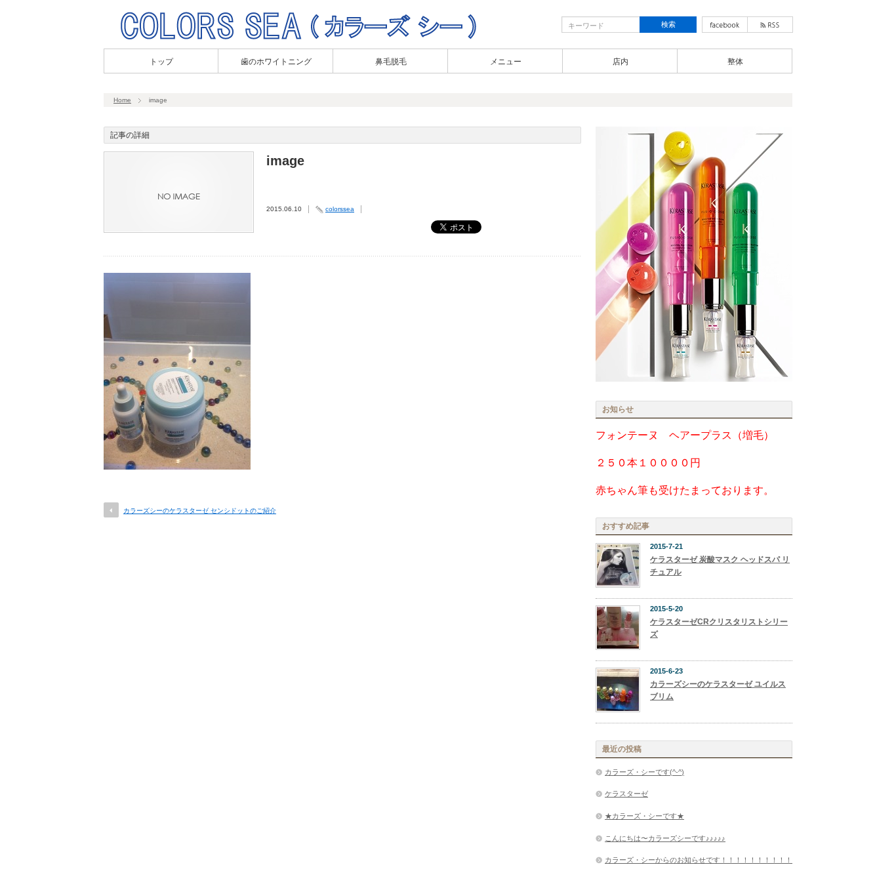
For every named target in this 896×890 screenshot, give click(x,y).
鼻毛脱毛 (391, 61)
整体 (735, 61)
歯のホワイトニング (276, 61)
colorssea (339, 208)
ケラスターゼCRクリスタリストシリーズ (719, 628)
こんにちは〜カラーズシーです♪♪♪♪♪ (665, 838)
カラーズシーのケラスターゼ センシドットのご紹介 (199, 510)
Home (122, 100)
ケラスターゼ (626, 794)
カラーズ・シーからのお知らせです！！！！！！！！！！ (698, 860)
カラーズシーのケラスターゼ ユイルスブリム (718, 690)
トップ (161, 61)
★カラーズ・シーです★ (644, 816)
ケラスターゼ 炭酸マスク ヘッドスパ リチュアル (720, 565)
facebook (725, 24)
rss (770, 24)
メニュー (505, 61)
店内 (620, 61)
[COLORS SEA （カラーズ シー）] (298, 38)
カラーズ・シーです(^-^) (644, 772)
